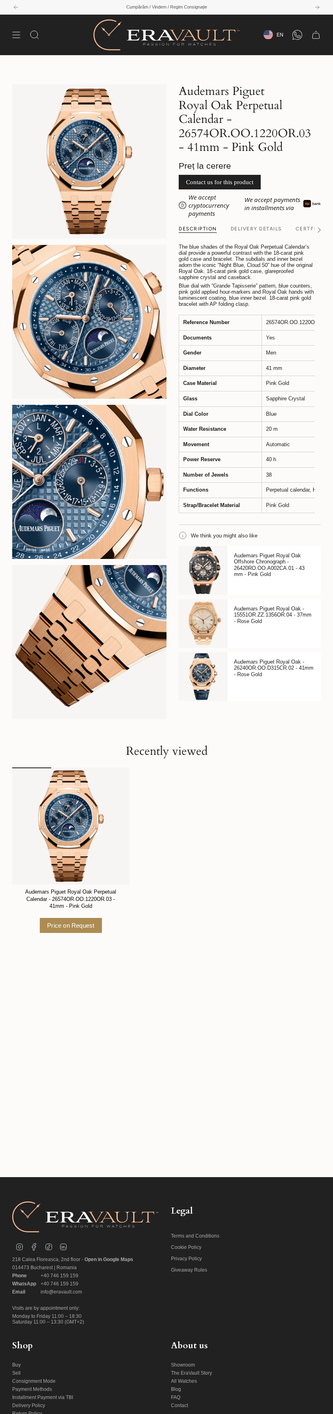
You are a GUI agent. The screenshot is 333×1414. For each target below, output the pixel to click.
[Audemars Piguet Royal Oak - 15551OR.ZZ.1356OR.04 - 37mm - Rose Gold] (203, 623)
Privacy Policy (186, 1258)
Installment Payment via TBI (42, 1397)
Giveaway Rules (189, 1270)
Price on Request (70, 925)
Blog (176, 1389)
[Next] (317, 7)
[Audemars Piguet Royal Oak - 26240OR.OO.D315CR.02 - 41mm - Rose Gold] (203, 676)
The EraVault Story (191, 1373)
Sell (16, 1373)
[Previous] (15, 7)
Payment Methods (32, 1389)
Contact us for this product (219, 182)
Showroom (183, 1365)
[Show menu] (16, 34)
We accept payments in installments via (272, 204)
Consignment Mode (34, 1381)
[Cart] (316, 34)
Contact (179, 1405)
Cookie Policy (186, 1247)
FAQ (175, 1397)
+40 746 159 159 (59, 1276)
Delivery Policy (28, 1405)
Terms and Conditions (195, 1236)
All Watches (184, 1381)
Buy (16, 1365)
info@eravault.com (61, 1292)
